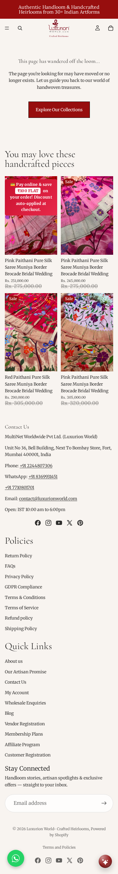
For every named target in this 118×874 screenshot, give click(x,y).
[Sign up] (104, 803)
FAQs (10, 566)
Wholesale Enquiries (25, 703)
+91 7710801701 (19, 487)
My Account (17, 692)
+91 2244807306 (36, 465)
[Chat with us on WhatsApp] (15, 858)
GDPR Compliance (23, 587)
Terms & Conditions (25, 597)
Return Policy (18, 555)
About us (14, 661)
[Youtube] (59, 522)
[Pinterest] (80, 522)
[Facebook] (37, 522)
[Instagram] (48, 522)
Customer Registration (28, 755)
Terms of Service (21, 607)
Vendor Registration (25, 724)
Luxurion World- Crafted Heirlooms (58, 829)
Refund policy (19, 618)
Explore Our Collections (59, 109)
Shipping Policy (21, 628)
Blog (9, 713)
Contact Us (15, 682)
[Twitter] (69, 522)
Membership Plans (24, 734)
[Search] (20, 28)
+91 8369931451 (42, 476)
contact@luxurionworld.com (48, 498)
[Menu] (7, 28)
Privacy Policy (19, 576)
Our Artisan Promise (25, 672)
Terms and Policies (59, 847)
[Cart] (110, 28)
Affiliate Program (22, 744)
